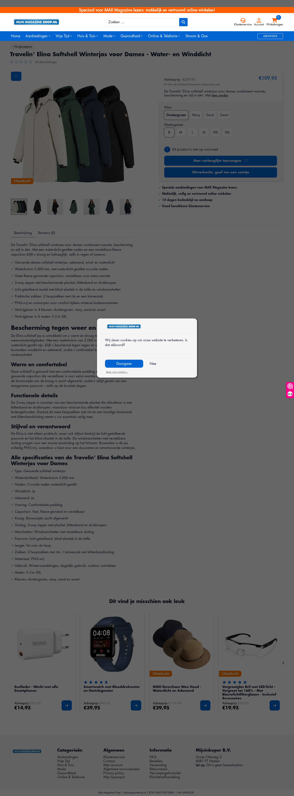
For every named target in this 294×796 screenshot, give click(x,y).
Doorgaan (124, 363)
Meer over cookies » (117, 372)
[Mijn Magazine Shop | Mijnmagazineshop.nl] (45, 22)
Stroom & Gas (196, 36)
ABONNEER (270, 36)
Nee (153, 363)
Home (15, 36)
